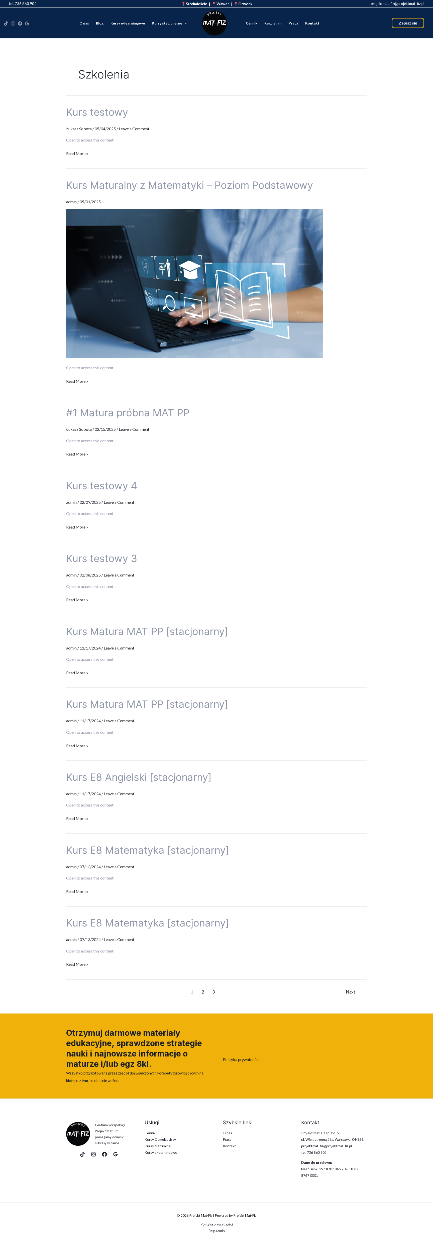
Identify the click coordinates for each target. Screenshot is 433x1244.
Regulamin (273, 23)
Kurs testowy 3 (101, 558)
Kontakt (312, 23)
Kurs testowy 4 (101, 486)
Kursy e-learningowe (128, 23)
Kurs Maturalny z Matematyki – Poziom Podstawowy (189, 185)
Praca (293, 23)
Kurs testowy (97, 112)
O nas (84, 23)
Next (353, 991)
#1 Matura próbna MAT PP (127, 412)
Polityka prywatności (241, 1059)
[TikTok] (6, 23)
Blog (99, 23)
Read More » (77, 153)
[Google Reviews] (115, 1154)
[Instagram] (13, 23)
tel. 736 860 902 (23, 3)
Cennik (251, 23)
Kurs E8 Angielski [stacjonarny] (138, 777)
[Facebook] (20, 23)
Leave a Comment (134, 128)
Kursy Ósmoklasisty (160, 1139)
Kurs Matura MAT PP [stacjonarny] (147, 631)
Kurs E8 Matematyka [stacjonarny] (147, 850)
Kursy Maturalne (158, 1146)
